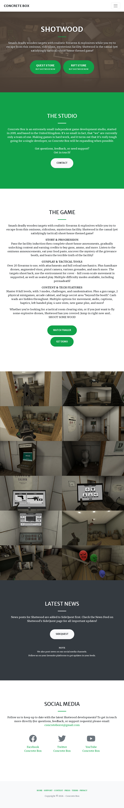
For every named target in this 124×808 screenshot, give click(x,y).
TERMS (75, 790)
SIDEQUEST (62, 634)
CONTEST (58, 790)
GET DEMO (62, 341)
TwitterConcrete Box (62, 748)
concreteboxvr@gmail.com (62, 725)
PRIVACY (83, 790)
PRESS (67, 790)
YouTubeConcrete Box (91, 748)
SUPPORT (48, 790)
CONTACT (62, 163)
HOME (39, 790)
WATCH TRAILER (62, 330)
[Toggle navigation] (115, 6)
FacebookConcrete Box (33, 748)
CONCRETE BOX (16, 6)
